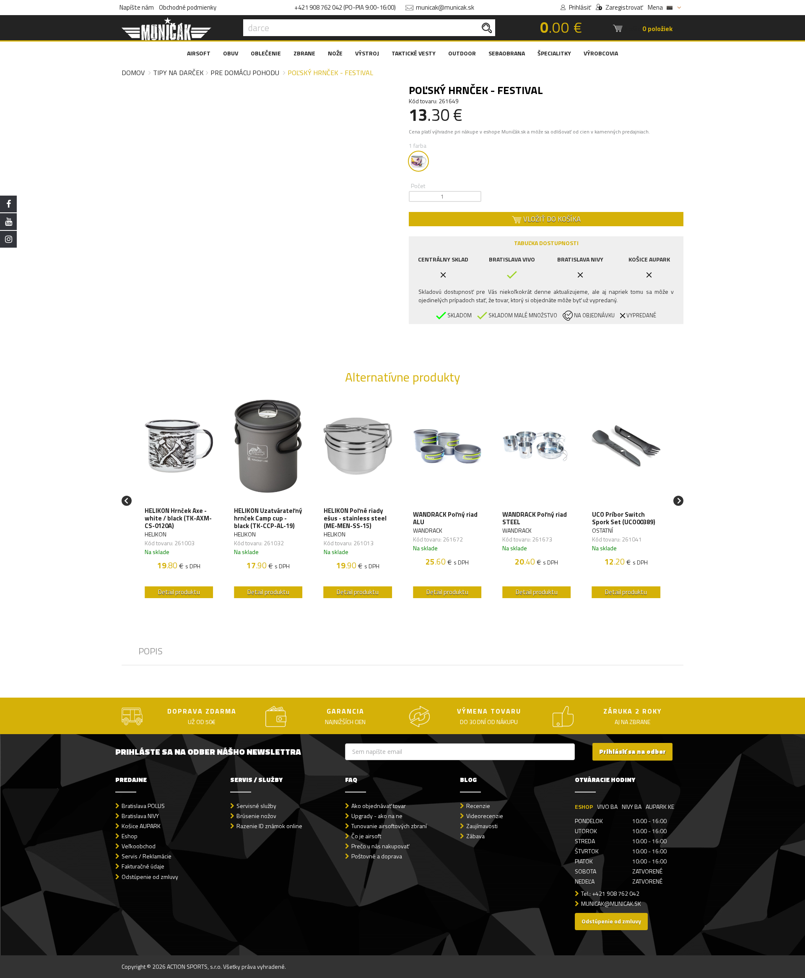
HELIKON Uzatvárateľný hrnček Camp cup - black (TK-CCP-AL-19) (268, 518)
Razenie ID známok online (269, 825)
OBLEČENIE (266, 53)
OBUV (230, 53)
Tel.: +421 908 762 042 (610, 893)
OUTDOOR (462, 53)
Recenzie (478, 805)
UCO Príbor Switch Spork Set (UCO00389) (623, 518)
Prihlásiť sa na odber (632, 751)
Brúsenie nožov (256, 815)
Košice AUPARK (141, 825)
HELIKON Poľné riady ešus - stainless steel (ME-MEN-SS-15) (355, 518)
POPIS (150, 651)
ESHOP (584, 806)
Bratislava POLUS (143, 805)
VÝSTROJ (367, 53)
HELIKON (155, 534)
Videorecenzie (484, 815)
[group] (178, 501)
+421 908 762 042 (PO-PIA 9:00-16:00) (345, 7)
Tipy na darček (178, 73)
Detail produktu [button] (179, 592)
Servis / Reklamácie (146, 856)
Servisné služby (256, 805)
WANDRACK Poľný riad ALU (445, 518)
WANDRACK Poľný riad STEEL (534, 518)
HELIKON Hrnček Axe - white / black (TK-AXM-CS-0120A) (178, 518)
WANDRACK (427, 530)
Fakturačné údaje (143, 866)
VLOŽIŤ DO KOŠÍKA (551, 219)
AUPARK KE (660, 806)
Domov (133, 73)
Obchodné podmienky (187, 7)
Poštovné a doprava (376, 856)
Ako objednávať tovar (378, 805)
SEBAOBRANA (506, 53)
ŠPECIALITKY (554, 53)
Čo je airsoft (366, 836)
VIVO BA (607, 806)
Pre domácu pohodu (244, 73)
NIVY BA (631, 806)
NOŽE (335, 53)
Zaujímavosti (482, 825)
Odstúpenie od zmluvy (150, 876)
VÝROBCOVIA (601, 53)
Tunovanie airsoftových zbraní (389, 825)
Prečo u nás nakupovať (380, 846)
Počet (418, 185)
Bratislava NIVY (140, 815)
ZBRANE (304, 53)
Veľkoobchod (139, 846)
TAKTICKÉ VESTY (414, 53)
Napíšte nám (136, 7)
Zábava (475, 836)
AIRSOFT (198, 53)
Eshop (130, 836)
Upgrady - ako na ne (376, 815)
